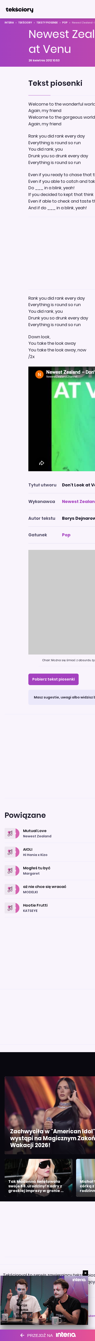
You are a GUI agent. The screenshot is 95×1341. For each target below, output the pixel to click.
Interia (9, 22)
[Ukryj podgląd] (85, 1273)
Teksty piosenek (47, 22)
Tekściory (25, 22)
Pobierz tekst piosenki (53, 679)
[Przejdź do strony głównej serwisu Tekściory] (19, 9)
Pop (65, 22)
